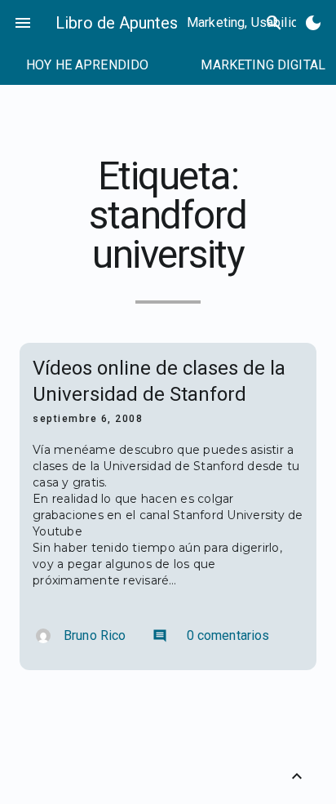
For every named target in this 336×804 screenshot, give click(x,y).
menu (23, 23)
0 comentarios (211, 635)
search (274, 23)
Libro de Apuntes (116, 23)
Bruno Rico (95, 635)
